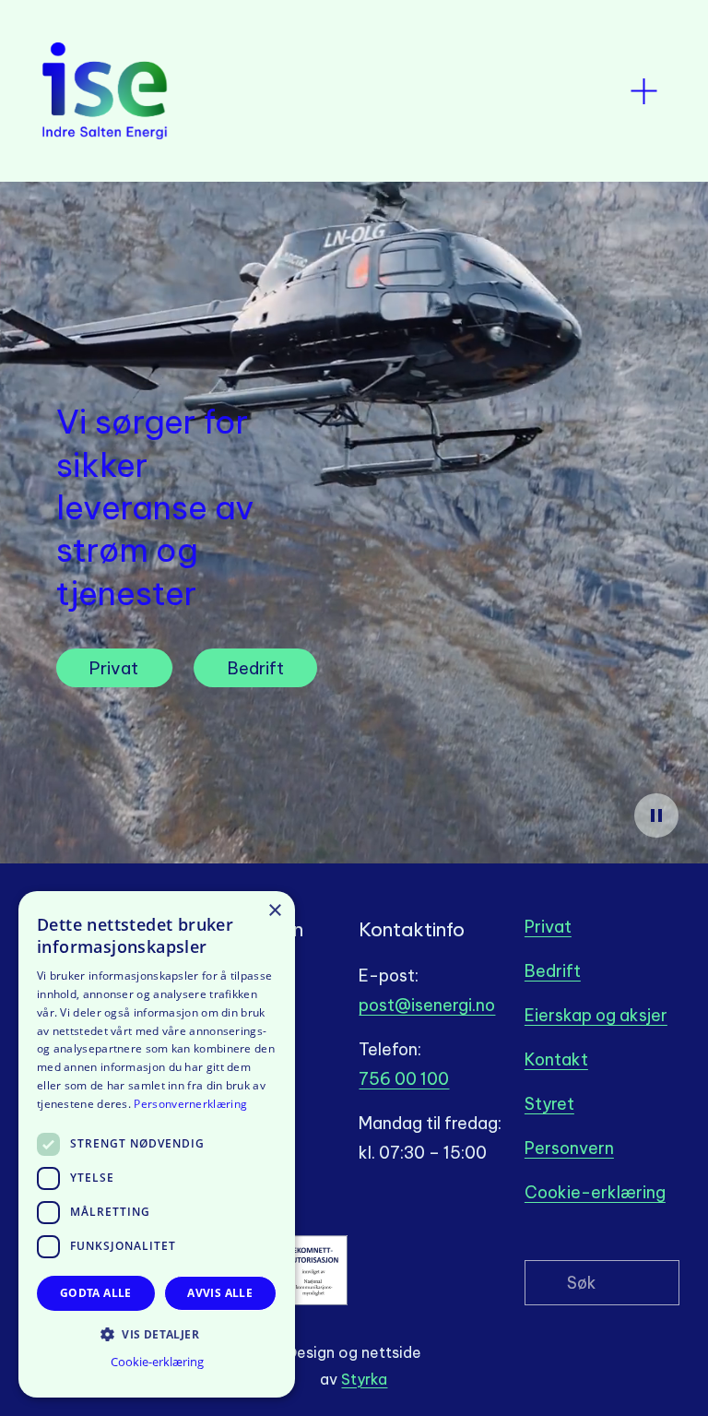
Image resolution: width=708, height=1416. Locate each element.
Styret (549, 1103)
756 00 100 (404, 1078)
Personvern (569, 1148)
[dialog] (156, 1144)
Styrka (364, 1379)
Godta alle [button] (96, 1293)
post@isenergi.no (427, 1005)
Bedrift (256, 668)
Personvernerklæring (190, 1104)
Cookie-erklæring (595, 1192)
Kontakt (556, 1059)
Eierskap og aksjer (596, 1015)
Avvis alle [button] (220, 1293)
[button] (157, 1333)
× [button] (274, 911)
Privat (113, 668)
